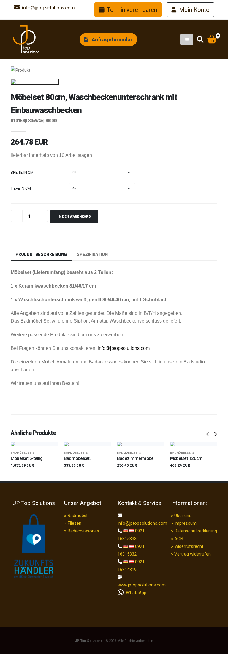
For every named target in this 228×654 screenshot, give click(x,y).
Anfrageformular (111, 39)
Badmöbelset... (78, 458)
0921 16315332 (131, 550)
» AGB (177, 538)
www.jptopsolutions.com (141, 585)
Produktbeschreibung (41, 254)
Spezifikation (92, 254)
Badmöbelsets (23, 452)
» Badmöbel (75, 515)
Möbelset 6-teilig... (28, 458)
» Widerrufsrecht (187, 546)
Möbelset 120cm (186, 458)
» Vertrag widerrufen (191, 554)
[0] (212, 40)
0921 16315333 (131, 534)
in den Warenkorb (74, 216)
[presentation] (208, 434)
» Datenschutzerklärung (194, 531)
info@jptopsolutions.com (48, 8)
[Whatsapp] (122, 592)
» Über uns (181, 515)
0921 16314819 (131, 565)
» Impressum (184, 523)
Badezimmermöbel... (137, 458)
